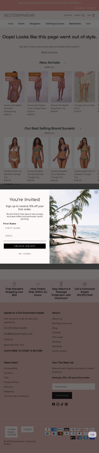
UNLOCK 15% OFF (24, 246)
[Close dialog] (96, 192)
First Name (9, 224)
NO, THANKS (25, 254)
